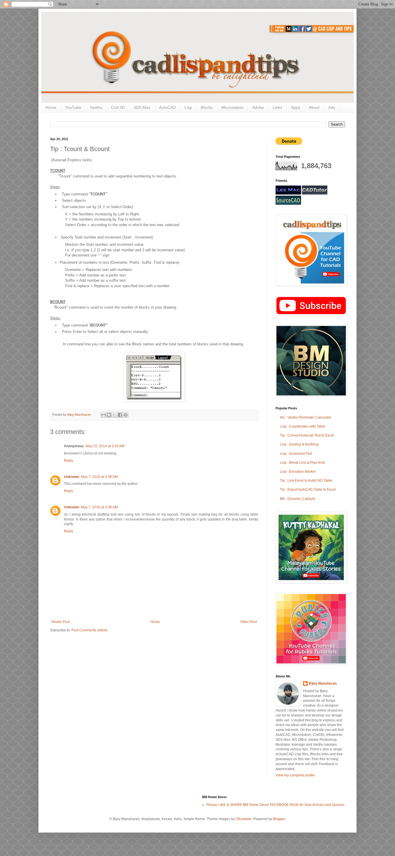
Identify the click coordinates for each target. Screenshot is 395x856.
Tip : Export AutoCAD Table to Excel (308, 489)
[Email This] (103, 415)
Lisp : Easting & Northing (299, 444)
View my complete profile (295, 775)
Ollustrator (244, 819)
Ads (331, 107)
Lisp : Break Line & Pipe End (302, 463)
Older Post (248, 622)
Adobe (258, 107)
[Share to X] (114, 415)
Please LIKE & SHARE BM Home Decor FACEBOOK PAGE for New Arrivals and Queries (275, 805)
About (314, 107)
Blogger (279, 819)
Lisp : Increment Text (296, 454)
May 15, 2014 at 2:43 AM (105, 446)
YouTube (73, 107)
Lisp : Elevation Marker (298, 472)
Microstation (232, 107)
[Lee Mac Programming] (288, 193)
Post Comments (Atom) (89, 630)
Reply (68, 461)
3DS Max (142, 107)
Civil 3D (118, 107)
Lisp (188, 107)
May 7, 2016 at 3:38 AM (99, 477)
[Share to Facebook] (120, 415)
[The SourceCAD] (288, 203)
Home (50, 107)
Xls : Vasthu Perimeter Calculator (305, 417)
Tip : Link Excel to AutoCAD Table (306, 481)
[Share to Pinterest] (125, 415)
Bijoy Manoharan (323, 683)
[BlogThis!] (109, 415)
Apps (295, 107)
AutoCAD (167, 107)
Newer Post (60, 622)
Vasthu (96, 107)
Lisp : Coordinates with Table (302, 426)
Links (277, 107)
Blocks (207, 107)
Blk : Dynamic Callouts (297, 499)
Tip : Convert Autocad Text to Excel (307, 435)
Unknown (71, 477)
